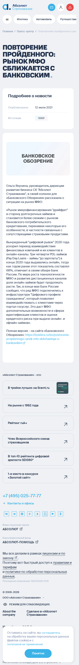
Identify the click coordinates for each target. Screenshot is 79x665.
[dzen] (29, 512)
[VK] (6, 512)
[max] (22, 512)
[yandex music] (37, 512)
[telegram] (14, 512)
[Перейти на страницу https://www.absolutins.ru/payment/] (51, 7)
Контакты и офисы (20, 503)
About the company (9, 613)
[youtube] (53, 512)
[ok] (60, 512)
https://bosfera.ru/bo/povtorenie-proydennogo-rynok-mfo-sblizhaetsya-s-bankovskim (38, 339)
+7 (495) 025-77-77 (22, 495)
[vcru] (45, 512)
